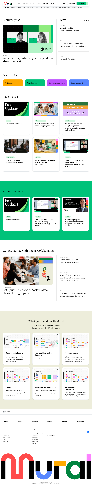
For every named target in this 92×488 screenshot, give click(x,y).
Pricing (4, 439)
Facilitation (46, 7)
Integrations (6, 435)
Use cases (20, 429)
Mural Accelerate (22, 427)
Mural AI (5, 429)
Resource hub (35, 431)
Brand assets (50, 431)
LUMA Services (21, 425)
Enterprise (5, 441)
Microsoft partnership (37, 433)
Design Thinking (66, 7)
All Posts (13, 7)
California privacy (81, 429)
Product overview (7, 425)
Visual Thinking (30, 7)
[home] (8, 3)
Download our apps (66, 425)
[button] (19, 3)
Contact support (51, 435)
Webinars (74, 7)
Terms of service (81, 427)
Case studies (35, 435)
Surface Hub (65, 429)
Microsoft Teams (66, 427)
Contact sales (50, 433)
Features (5, 427)
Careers (49, 427)
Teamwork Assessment (23, 431)
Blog (33, 429)
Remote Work (39, 7)
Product (80, 7)
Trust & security (6, 437)
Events (34, 425)
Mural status (35, 439)
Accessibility (35, 437)
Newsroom (50, 429)
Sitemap (34, 443)
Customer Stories (21, 7)
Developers (5, 433)
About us (49, 425)
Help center (35, 441)
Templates (5, 431)
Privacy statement (81, 425)
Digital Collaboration (56, 7)
